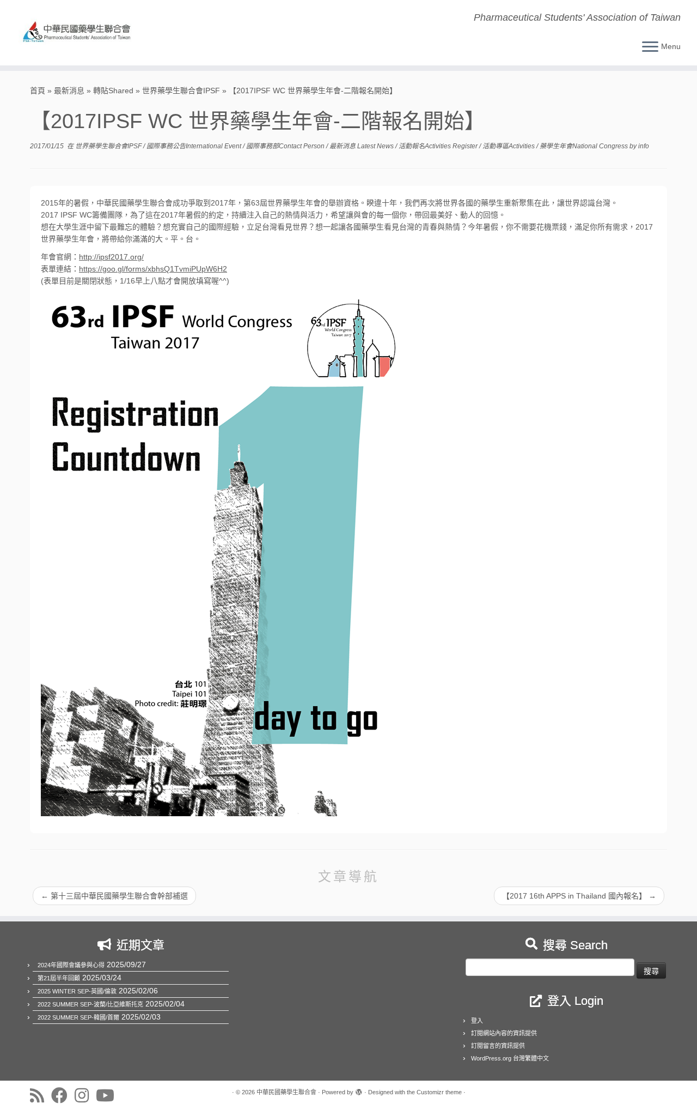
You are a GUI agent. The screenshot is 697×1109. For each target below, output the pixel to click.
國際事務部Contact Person (286, 146)
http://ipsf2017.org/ (111, 256)
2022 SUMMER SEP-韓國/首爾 (78, 1017)
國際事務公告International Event (194, 146)
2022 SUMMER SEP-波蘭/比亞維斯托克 (90, 1004)
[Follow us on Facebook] (63, 1095)
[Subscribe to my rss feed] (40, 1095)
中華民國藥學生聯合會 (286, 1092)
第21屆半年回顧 (59, 978)
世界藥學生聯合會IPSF (181, 90)
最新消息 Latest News (362, 146)
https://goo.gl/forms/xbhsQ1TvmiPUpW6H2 (153, 268)
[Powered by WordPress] (359, 1090)
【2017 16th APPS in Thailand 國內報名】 (579, 895)
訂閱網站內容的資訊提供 (504, 1033)
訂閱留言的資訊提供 (498, 1045)
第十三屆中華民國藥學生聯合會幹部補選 (114, 895)
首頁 (37, 90)
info (643, 146)
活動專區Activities (509, 146)
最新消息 (69, 90)
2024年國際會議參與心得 (71, 965)
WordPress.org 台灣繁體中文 (510, 1058)
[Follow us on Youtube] (108, 1095)
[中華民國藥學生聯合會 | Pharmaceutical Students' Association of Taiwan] (80, 32)
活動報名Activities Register (439, 146)
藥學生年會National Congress (584, 146)
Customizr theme (439, 1092)
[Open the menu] (650, 47)
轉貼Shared (113, 90)
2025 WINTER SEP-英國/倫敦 (77, 991)
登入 (477, 1020)
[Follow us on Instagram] (85, 1095)
